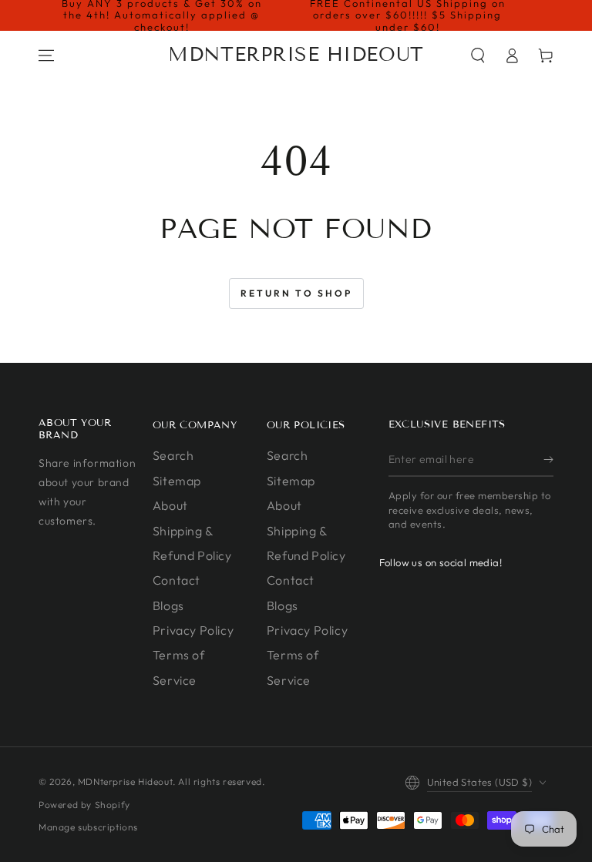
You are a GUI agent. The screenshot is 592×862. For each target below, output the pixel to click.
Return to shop (296, 293)
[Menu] (46, 55)
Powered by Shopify (84, 804)
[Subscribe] (548, 459)
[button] (478, 55)
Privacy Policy (193, 630)
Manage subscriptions (88, 827)
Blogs (168, 605)
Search (173, 455)
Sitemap (177, 480)
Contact (176, 580)
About (170, 505)
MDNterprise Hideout (125, 781)
